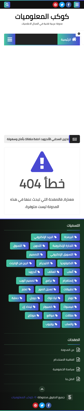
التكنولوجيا (66, 263)
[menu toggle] (77, 5)
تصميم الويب (26, 280)
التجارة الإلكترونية (63, 245)
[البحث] (7, 5)
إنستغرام (68, 280)
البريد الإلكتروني (43, 237)
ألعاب (70, 271)
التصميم (34, 254)
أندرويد (32, 271)
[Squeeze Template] (70, 397)
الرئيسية (66, 39)
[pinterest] (55, 4)
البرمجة (68, 237)
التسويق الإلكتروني (61, 254)
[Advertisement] (42, 89)
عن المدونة (67, 350)
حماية (15, 298)
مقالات (69, 315)
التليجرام (44, 263)
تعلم (24, 289)
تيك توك (52, 298)
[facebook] (68, 4)
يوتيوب (50, 324)
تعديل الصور (45, 289)
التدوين (37, 245)
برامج (48, 280)
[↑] (42, 389)
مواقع (50, 315)
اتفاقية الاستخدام (64, 359)
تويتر (70, 298)
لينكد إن (27, 306)
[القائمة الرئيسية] (9, 39)
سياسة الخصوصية (63, 369)
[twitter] (62, 4)
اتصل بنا (69, 379)
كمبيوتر (47, 306)
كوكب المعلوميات (22, 397)
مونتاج (32, 315)
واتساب (69, 324)
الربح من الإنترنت (18, 263)
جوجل (33, 298)
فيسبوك (68, 306)
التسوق (17, 245)
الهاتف (52, 271)
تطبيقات (68, 289)
